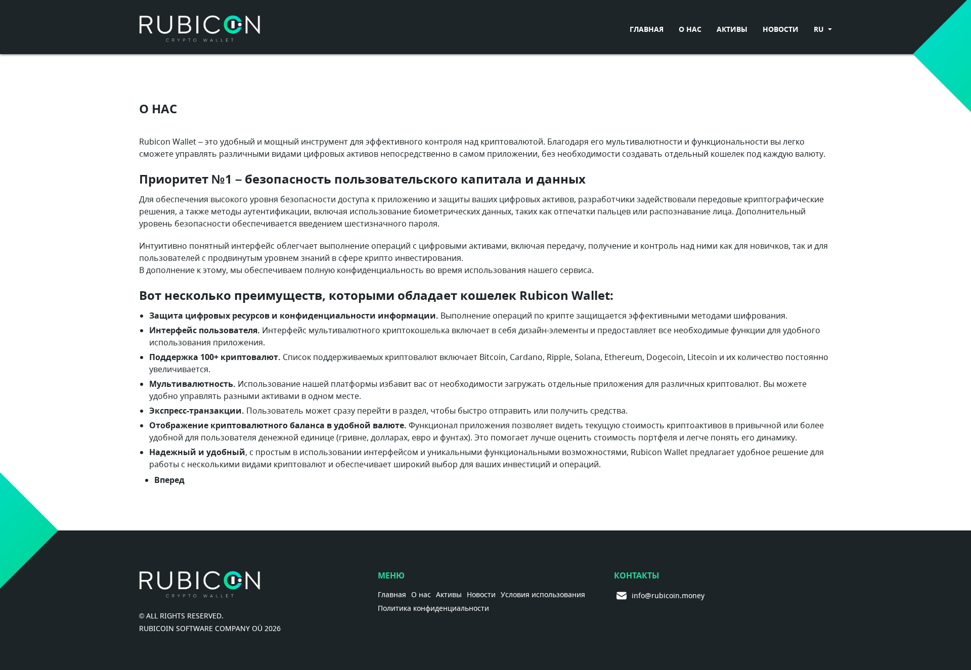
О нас (690, 29)
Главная (647, 29)
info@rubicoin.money (652, 595)
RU (820, 29)
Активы (732, 29)
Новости (781, 29)
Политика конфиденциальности (433, 608)
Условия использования (543, 595)
